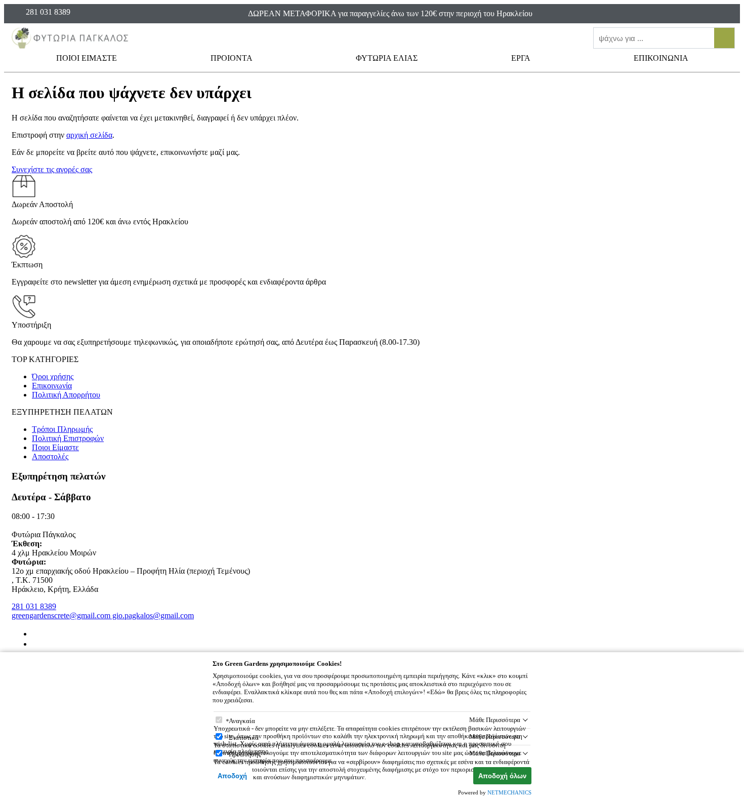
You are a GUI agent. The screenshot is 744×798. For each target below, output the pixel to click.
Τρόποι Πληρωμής (62, 429)
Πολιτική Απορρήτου (66, 394)
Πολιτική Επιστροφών (68, 438)
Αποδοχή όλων (502, 776)
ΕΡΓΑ (521, 58)
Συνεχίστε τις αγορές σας (52, 169)
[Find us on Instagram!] (36, 644)
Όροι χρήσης (52, 376)
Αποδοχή (232, 776)
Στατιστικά (244, 737)
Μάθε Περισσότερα (494, 720)
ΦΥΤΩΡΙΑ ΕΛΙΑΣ (387, 58)
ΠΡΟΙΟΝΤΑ (232, 58)
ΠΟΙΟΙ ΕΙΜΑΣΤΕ (86, 58)
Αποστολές (50, 456)
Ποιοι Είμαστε (55, 447)
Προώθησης (245, 754)
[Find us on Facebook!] (36, 633)
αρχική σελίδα (89, 135)
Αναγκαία (242, 721)
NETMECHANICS (509, 792)
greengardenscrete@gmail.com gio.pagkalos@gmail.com (103, 615)
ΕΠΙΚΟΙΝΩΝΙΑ (661, 58)
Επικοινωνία (52, 385)
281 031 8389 (34, 606)
